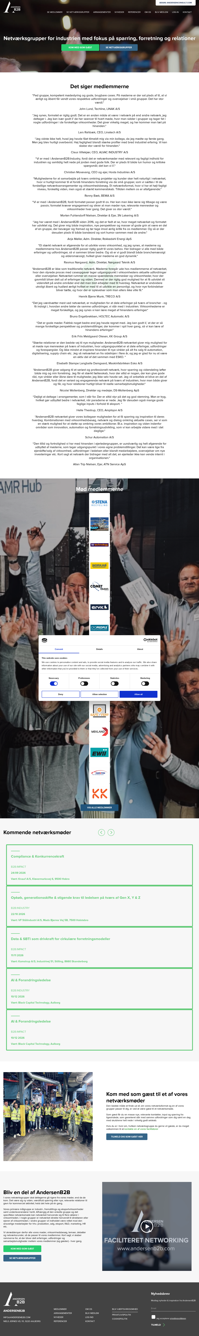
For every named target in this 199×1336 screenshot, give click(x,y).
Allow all (138, 694)
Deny (60, 694)
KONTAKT (187, 12)
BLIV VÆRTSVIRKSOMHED (125, 1309)
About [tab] (140, 649)
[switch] (84, 683)
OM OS (148, 12)
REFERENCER (134, 12)
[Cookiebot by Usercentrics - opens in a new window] (145, 640)
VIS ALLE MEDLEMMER (99, 807)
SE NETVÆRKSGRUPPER (77, 12)
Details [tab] (99, 649)
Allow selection (99, 694)
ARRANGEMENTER (102, 12)
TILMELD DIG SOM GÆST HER (127, 1136)
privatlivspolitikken (178, 1318)
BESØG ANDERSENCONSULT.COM (175, 2)
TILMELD (156, 1324)
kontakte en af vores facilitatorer (141, 1129)
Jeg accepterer (171, 1318)
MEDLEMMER (60, 1309)
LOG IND (89, 1317)
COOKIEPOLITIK (120, 1319)
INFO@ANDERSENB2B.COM (16, 1317)
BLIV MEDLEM (161, 12)
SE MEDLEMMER (54, 12)
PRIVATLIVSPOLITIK (121, 1314)
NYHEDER (119, 12)
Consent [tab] (59, 649)
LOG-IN (175, 12)
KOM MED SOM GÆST (80, 47)
